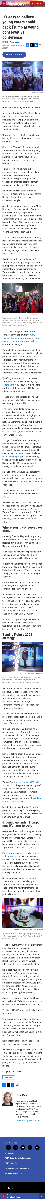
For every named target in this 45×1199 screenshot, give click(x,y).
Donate (37, 4)
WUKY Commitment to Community (18, 1158)
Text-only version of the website (17, 1168)
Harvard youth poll (11, 456)
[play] (3, 1196)
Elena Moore (15, 42)
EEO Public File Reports (13, 1173)
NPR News (9, 1077)
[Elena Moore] (7, 1098)
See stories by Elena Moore (28, 1120)
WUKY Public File (11, 1163)
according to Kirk (10, 385)
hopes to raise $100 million (28, 782)
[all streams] (42, 1196)
